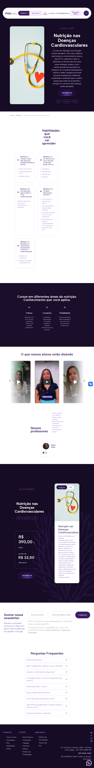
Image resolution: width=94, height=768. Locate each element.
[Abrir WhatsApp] (89, 763)
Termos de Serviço (53, 630)
